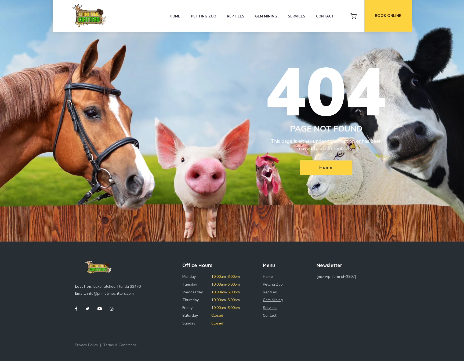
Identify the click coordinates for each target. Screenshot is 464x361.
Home (175, 16)
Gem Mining (266, 16)
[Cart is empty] (353, 16)
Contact (325, 16)
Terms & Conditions (120, 345)
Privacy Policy (86, 345)
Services (296, 16)
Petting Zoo (203, 16)
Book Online (388, 15)
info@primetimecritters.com (110, 293)
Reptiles (235, 16)
